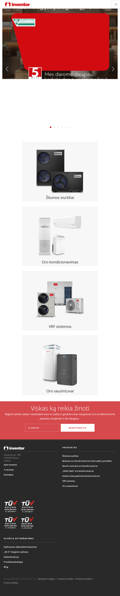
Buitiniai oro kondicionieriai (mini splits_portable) (87, 461)
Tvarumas (9, 469)
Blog (6, 566)
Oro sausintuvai (70, 486)
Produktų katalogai (13, 561)
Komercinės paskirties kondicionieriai (81, 476)
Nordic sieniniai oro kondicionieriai (80, 466)
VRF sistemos (68, 481)
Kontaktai (8, 474)
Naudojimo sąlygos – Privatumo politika (56, 579)
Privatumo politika (84, 579)
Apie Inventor (10, 464)
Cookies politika (11, 582)
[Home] (17, 4)
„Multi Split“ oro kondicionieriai (78, 471)
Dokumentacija (11, 556)
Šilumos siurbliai (70, 456)
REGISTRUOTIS (77, 427)
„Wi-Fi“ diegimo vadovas (16, 551)
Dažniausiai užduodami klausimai (20, 546)
